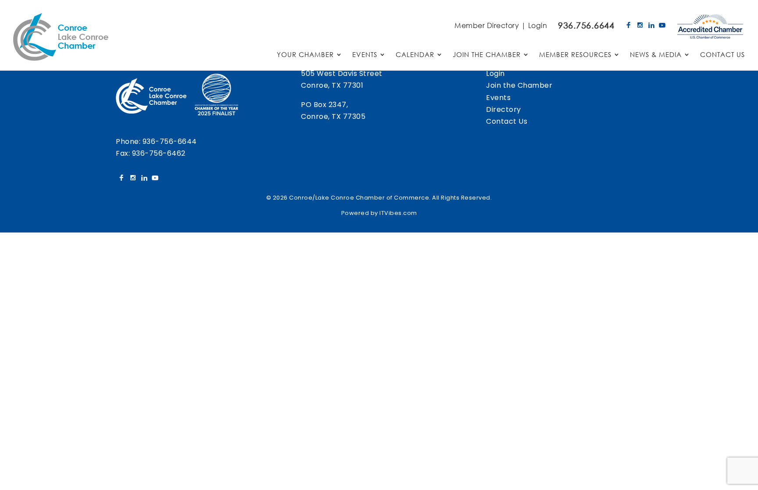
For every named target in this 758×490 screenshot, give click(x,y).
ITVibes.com (398, 213)
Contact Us (506, 121)
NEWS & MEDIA (656, 55)
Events (498, 98)
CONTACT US (722, 55)
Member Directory (486, 25)
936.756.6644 (586, 25)
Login (537, 25)
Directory (503, 109)
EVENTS (364, 55)
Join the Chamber (519, 85)
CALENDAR (415, 55)
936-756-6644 (170, 141)
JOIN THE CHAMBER (487, 55)
